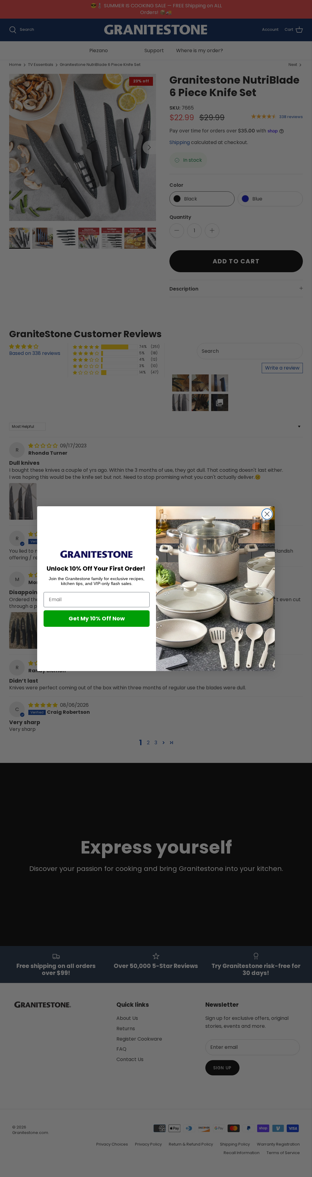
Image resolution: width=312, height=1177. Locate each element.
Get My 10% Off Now (97, 618)
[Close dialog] (267, 514)
